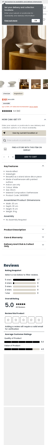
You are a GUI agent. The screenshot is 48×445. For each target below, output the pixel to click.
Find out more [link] (10, 20)
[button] (24, 119)
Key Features (11, 166)
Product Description (15, 229)
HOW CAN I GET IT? (11, 119)
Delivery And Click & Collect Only (19, 245)
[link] (24, 254)
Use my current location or (25, 133)
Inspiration (18, 93)
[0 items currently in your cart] (43, 8)
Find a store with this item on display (27, 148)
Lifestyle (6, 93)
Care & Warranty (13, 237)
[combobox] (24, 140)
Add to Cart (30, 157)
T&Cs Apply (33, 107)
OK (35, 20)
